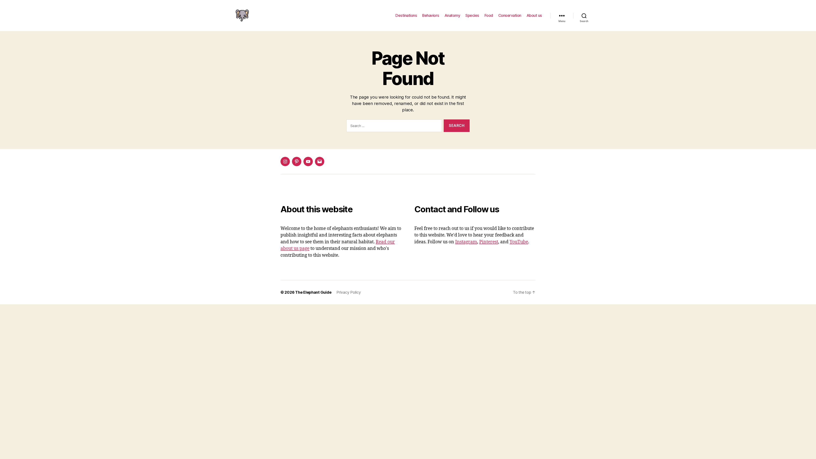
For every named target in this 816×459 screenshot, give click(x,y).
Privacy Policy (348, 292)
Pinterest (488, 242)
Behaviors (430, 15)
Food (488, 15)
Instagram (466, 242)
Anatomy (452, 15)
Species (472, 15)
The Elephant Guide (313, 292)
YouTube (519, 242)
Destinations (406, 15)
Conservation (509, 15)
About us (534, 15)
